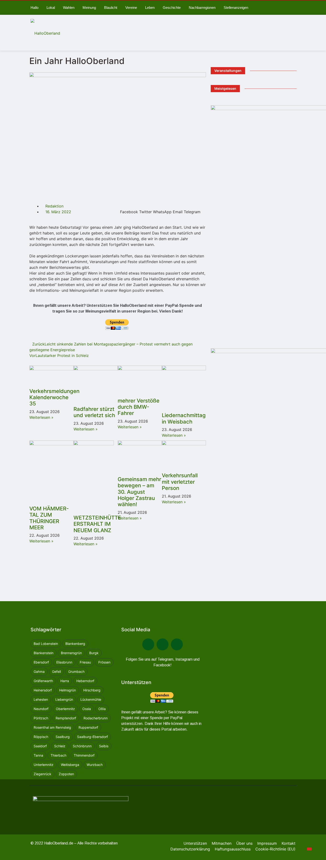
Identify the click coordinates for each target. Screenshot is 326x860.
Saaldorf (40, 746)
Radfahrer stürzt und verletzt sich (94, 412)
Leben (150, 7)
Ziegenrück (42, 774)
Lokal (51, 7)
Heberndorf (85, 681)
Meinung (89, 7)
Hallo (34, 7)
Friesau (85, 662)
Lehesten (41, 699)
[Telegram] (162, 644)
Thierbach (58, 755)
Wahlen (68, 7)
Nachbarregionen (202, 7)
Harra (64, 681)
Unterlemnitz (43, 765)
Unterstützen (195, 843)
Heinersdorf (43, 690)
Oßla (102, 709)
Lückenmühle (90, 699)
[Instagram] (177, 644)
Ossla (86, 709)
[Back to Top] (309, 849)
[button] (129, 209)
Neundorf (41, 709)
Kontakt (288, 843)
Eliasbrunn (64, 662)
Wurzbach (95, 765)
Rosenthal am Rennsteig (52, 727)
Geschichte (172, 7)
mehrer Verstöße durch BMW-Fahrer (138, 407)
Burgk (94, 653)
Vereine (131, 7)
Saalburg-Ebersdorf (92, 737)
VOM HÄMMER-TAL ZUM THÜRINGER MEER (49, 518)
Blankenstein (43, 653)
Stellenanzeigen (236, 7)
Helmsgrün (67, 690)
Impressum (267, 843)
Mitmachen (221, 843)
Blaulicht (110, 7)
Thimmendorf (84, 755)
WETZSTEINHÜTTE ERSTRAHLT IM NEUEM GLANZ (97, 524)
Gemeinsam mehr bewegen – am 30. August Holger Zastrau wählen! (139, 492)
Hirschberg (91, 690)
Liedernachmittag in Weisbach (184, 418)
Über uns (244, 843)
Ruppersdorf (88, 727)
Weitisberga (70, 765)
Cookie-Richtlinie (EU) (275, 849)
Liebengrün (64, 699)
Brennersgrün (71, 653)
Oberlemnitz (65, 709)
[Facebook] (148, 644)
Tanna (38, 755)
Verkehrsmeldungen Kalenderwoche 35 (54, 397)
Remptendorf (66, 718)
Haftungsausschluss (233, 849)
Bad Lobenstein (46, 644)
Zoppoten (66, 774)
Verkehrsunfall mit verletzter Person (180, 481)
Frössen (104, 662)
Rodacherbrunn (96, 718)
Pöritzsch (41, 718)
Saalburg (63, 737)
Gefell (56, 671)
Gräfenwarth (43, 681)
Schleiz (59, 746)
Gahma (39, 671)
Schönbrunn (82, 746)
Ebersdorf (41, 662)
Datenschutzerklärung (190, 849)
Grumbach (76, 671)
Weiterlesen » (41, 417)
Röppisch (41, 737)
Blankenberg (75, 644)
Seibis (103, 746)
